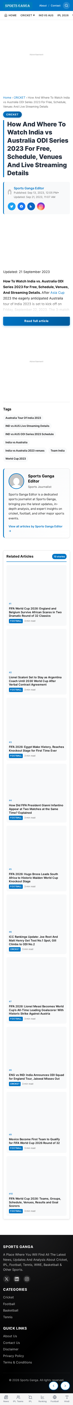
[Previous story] (53, 1385)
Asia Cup (57, 293)
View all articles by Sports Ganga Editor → (35, 528)
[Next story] (65, 1385)
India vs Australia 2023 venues (24, 450)
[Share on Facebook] (21, 206)
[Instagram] (26, 1279)
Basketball (10, 1310)
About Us (10, 1336)
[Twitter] (6, 1279)
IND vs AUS (46, 15)
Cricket (8, 1297)
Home (7, 97)
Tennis (7, 1317)
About (43, 5)
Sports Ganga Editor (29, 188)
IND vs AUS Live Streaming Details (27, 425)
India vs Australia (16, 442)
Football (9, 1304)
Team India (58, 450)
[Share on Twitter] (12, 206)
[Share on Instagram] (41, 206)
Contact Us (11, 1343)
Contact (56, 5)
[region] (36, 54)
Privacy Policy (13, 1356)
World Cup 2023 (15, 458)
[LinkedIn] (16, 1279)
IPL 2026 (63, 15)
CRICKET (19, 97)
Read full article (36, 321)
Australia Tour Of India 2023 (23, 417)
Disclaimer (10, 1349)
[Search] (66, 5)
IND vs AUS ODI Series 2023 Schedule (29, 434)
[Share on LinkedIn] (31, 206)
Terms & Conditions (17, 1362)
